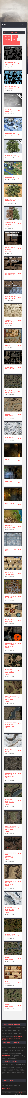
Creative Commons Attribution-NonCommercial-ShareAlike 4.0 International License (12, 1038)
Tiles (14, 39)
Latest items (7, 36)
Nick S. (20, 1092)
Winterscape (10, 437)
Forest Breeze (10, 155)
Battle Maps (7, 39)
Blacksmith (9, 503)
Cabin (7, 459)
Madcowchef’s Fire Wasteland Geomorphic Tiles (10, 856)
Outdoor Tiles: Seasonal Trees (10, 224)
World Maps (15, 43)
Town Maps (7, 43)
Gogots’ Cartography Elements (10, 321)
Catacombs (9, 481)
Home (20, 24)
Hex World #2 (10, 133)
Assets (14, 36)
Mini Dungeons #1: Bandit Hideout (10, 249)
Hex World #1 (10, 177)
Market (8, 345)
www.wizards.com (6, 1055)
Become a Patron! (6, 1088)
